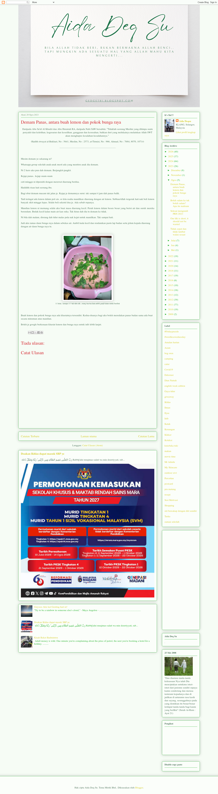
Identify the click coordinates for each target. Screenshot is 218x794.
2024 (171, 161)
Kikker (168, 434)
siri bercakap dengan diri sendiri (181, 510)
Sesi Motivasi (171, 500)
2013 (171, 294)
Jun (173, 245)
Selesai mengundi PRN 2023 (179, 212)
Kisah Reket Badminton (46, 637)
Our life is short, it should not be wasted (179, 221)
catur (167, 364)
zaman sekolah (172, 521)
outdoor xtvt (171, 472)
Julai (173, 240)
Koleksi (168, 440)
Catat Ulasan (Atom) (92, 445)
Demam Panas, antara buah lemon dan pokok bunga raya (178, 189)
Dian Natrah (171, 380)
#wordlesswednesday (175, 336)
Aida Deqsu (185, 121)
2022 (171, 256)
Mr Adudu (170, 461)
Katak (167, 423)
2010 (171, 309)
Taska (167, 516)
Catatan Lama (146, 436)
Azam (167, 347)
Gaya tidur (170, 391)
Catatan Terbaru (30, 436)
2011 (171, 304)
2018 (171, 270)
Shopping (169, 505)
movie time (170, 456)
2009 (171, 314)
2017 (171, 275)
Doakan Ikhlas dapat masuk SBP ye (42, 453)
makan (168, 451)
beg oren (169, 353)
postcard (169, 483)
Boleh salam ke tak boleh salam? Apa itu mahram (179, 203)
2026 (171, 151)
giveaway (169, 396)
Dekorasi (169, 374)
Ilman (167, 407)
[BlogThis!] (32, 332)
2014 (171, 290)
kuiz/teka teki (171, 445)
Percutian (169, 478)
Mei (173, 250)
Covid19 (169, 369)
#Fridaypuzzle (172, 331)
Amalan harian (172, 342)
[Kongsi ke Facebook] (38, 332)
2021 (171, 260)
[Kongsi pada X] (35, 332)
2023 (171, 166)
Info (167, 418)
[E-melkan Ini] (29, 332)
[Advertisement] (181, 579)
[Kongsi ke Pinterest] (41, 332)
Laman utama (89, 436)
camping (169, 358)
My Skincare (171, 467)
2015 (171, 285)
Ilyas (167, 413)
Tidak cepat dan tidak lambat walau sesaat (178, 231)
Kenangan (170, 429)
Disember (176, 170)
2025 (171, 156)
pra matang (170, 489)
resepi (167, 494)
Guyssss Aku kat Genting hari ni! (50, 606)
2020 (171, 265)
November (176, 175)
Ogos (174, 180)
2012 (171, 299)
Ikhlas (168, 402)
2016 (171, 280)
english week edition (175, 385)
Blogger (139, 787)
